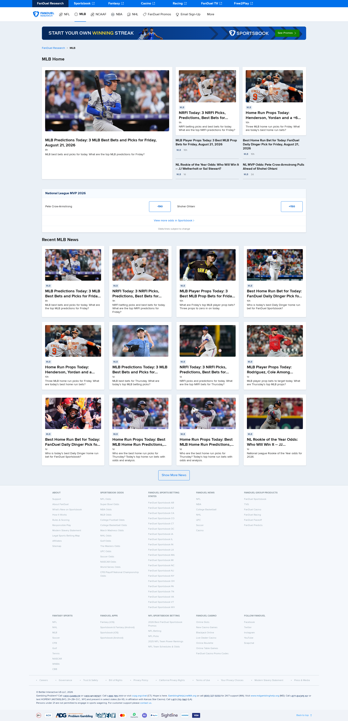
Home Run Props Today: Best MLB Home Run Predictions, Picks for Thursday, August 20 (207, 445)
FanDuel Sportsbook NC (161, 565)
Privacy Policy (141, 680)
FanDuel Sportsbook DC (161, 529)
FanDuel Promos (159, 14)
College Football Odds (112, 520)
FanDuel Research (53, 48)
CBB (54, 669)
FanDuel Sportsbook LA (161, 550)
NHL (135, 14)
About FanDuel (60, 504)
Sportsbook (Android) (111, 638)
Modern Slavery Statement (66, 530)
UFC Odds (105, 551)
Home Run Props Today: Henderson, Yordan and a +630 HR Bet (274, 118)
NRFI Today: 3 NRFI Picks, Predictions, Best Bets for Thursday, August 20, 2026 (205, 372)
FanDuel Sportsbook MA (161, 555)
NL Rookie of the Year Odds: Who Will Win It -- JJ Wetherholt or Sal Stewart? (272, 445)
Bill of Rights (115, 680)
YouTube (248, 638)
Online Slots (202, 622)
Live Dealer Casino (206, 638)
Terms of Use (203, 680)
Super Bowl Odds (109, 504)
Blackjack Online (205, 633)
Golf (54, 648)
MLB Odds (106, 515)
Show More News (174, 475)
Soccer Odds (107, 557)
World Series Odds (110, 567)
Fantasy (114, 3)
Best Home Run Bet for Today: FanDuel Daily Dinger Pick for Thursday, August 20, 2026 (72, 445)
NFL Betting (154, 631)
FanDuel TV (209, 3)
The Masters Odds (110, 546)
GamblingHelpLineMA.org (182, 696)
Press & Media (302, 680)
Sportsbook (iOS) (109, 633)
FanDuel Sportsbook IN (160, 544)
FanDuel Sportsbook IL (160, 539)
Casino (146, 3)
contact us (145, 703)
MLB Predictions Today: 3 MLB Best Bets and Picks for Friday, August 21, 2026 (72, 296)
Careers (43, 680)
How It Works (59, 515)
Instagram (249, 633)
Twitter (248, 627)
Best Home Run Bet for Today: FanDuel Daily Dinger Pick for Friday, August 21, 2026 (271, 144)
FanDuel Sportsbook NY (161, 576)
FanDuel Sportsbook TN (161, 592)
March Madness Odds (112, 530)
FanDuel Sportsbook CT (161, 524)
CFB (54, 643)
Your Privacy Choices (232, 680)
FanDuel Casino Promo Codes (212, 653)
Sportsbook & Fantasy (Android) (117, 627)
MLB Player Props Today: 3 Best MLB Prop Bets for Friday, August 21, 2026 (207, 296)
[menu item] (43, 10)
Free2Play (241, 3)
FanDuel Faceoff (253, 520)
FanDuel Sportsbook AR (161, 503)
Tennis (56, 653)
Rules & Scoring (60, 520)
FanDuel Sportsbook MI (161, 560)
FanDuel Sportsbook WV (161, 607)
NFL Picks (153, 636)
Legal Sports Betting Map (66, 536)
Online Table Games (207, 648)
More (210, 14)
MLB (82, 14)
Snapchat (249, 643)
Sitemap (56, 546)
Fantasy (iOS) (107, 622)
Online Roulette (204, 643)
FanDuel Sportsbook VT (161, 602)
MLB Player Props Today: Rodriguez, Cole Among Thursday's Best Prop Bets (271, 372)
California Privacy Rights (172, 680)
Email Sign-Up (190, 14)
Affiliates (57, 541)
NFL (67, 14)
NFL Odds (105, 499)
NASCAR (57, 659)
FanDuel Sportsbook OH (161, 581)
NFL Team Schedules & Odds (164, 647)
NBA (119, 14)
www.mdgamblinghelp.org (265, 696)
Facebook (249, 622)
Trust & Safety (90, 680)
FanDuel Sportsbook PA (161, 586)
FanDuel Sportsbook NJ (161, 571)
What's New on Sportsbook (67, 509)
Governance (65, 680)
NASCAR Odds (108, 562)
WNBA (56, 664)
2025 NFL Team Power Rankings (165, 641)
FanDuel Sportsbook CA (161, 513)
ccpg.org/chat (139, 696)
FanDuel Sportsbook (255, 499)
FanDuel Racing (252, 515)
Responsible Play (61, 525)
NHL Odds (106, 536)
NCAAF (101, 14)
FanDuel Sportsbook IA (160, 534)
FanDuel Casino (252, 509)
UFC (198, 520)
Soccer (200, 525)
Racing (178, 3)
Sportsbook (82, 3)
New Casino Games (207, 627)
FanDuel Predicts (253, 525)
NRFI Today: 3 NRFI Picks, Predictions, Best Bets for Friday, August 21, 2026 (202, 118)
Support (56, 499)
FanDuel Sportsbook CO (161, 518)
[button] (287, 33)
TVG (246, 504)
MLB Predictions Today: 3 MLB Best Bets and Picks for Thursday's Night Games (139, 372)
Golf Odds (105, 541)
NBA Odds (106, 509)
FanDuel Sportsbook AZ (161, 508)
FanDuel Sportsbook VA (161, 597)
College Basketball (206, 509)
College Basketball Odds (113, 525)
